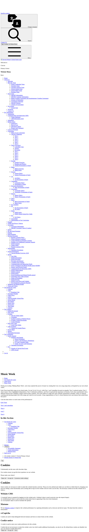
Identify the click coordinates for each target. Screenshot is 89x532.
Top (2, 460)
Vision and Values (13, 286)
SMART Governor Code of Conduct (21, 228)
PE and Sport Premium (14, 231)
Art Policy (17, 178)
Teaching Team (15, 86)
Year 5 (16, 142)
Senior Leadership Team (18, 84)
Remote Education (13, 236)
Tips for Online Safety (17, 315)
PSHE (13, 211)
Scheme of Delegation (17, 100)
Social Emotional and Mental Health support (23, 275)
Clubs (9, 290)
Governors (10, 225)
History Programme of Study (22, 197)
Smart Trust (11, 93)
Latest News (11, 295)
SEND (9, 254)
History (13, 193)
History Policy (19, 195)
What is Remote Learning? (18, 239)
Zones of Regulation (16, 278)
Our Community (8, 334)
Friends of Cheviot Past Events (19, 348)
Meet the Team (12, 83)
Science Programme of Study (23, 175)
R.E (12, 215)
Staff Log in (7, 453)
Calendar (10, 289)
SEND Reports (15, 279)
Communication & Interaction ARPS (21, 268)
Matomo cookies (9, 508)
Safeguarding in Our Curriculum (20, 220)
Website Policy (12, 451)
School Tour (14, 108)
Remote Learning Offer (17, 247)
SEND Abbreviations (17, 270)
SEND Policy (15, 273)
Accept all (10, 478)
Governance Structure (17, 101)
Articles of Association (17, 104)
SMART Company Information (19, 97)
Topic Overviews (16, 145)
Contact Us (11, 111)
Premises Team (15, 92)
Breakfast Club (15, 292)
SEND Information (16, 258)
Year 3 (16, 139)
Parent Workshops (20, 339)
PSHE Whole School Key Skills (23, 214)
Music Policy (18, 203)
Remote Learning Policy (18, 237)
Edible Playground (13, 311)
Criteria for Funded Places (18, 328)
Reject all (3, 478)
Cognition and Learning (17, 262)
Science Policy (19, 173)
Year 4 (16, 140)
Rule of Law (14, 125)
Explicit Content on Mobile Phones (20, 318)
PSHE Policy (18, 212)
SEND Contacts (15, 272)
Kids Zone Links (12, 323)
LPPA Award (14, 350)
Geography (14, 189)
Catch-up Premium (13, 129)
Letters (9, 297)
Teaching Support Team (17, 87)
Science (13, 172)
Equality (10, 222)
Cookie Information (13, 450)
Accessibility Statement (14, 448)
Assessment (14, 218)
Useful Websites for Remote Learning (21, 240)
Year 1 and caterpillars (7, 405)
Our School (11, 106)
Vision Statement (15, 117)
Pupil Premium (12, 234)
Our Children (7, 309)
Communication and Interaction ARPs (18, 115)
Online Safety (15, 245)
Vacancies (10, 109)
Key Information (8, 112)
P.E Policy (17, 209)
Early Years (11, 312)
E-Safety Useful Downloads (19, 320)
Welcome (10, 81)
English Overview (20, 162)
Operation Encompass (17, 250)
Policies (10, 233)
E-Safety (10, 314)
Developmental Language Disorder (20, 283)
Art (12, 176)
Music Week (7, 383)
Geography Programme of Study (24, 192)
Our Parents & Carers (10, 287)
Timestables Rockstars (14, 333)
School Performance (13, 251)
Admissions (11, 114)
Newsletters (11, 301)
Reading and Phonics (20, 164)
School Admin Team (16, 89)
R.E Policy (18, 217)
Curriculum (11, 131)
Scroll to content (5, 13)
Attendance (11, 120)
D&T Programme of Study (22, 187)
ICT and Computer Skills (21, 342)
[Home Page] (11, 59)
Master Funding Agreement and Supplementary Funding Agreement (29, 98)
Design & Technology (17, 186)
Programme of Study (20, 184)
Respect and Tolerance (17, 128)
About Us (7, 79)
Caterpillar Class (19, 147)
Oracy (13, 198)
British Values (11, 122)
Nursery (17, 148)
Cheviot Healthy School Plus (16, 298)
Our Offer (14, 256)
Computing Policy (20, 183)
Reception (17, 150)
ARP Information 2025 (17, 118)
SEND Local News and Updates (20, 281)
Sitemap (6, 445)
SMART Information (17, 95)
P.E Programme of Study (21, 208)
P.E (12, 206)
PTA (9, 347)
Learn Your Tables (16, 325)
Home (6, 78)
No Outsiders (14, 204)
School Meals (11, 300)
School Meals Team (16, 90)
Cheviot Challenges (16, 134)
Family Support (12, 336)
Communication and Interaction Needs (21, 264)
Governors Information (17, 226)
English (13, 161)
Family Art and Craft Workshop (23, 343)
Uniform (10, 308)
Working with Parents (17, 337)
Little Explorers (12, 326)
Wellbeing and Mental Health (16, 284)
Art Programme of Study (21, 179)
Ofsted (9, 229)
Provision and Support (17, 261)
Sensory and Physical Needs (19, 267)
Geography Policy (20, 190)
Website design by (12, 457)
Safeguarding (11, 248)
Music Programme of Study (22, 201)
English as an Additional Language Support (23, 242)
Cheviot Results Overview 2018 (20, 253)
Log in (6, 353)
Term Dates (11, 306)
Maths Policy (18, 170)
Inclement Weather (13, 293)
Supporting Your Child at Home (20, 276)
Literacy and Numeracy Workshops (24, 340)
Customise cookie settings (21, 478)
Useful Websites (15, 322)
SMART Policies (16, 103)
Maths (13, 167)
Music (13, 200)
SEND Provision (15, 259)
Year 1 (16, 136)
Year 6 (16, 143)
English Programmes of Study (23, 165)
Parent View (11, 303)
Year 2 (16, 137)
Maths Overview (19, 168)
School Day (11, 304)
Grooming (14, 317)
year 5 (2, 411)
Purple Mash (11, 329)
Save (16, 530)
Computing (14, 181)
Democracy (14, 123)
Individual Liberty (16, 126)
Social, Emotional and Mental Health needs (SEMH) (25, 265)
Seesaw (10, 331)
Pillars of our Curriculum (18, 133)
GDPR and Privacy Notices (15, 223)
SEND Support (15, 243)
